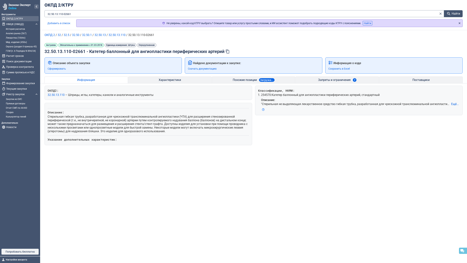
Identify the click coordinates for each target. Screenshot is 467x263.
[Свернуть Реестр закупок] (36, 94)
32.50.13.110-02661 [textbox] (59, 14)
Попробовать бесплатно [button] (20, 251)
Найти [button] (367, 23)
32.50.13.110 (56, 95)
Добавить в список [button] (58, 23)
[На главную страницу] (16, 6)
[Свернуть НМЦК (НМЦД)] (36, 24)
